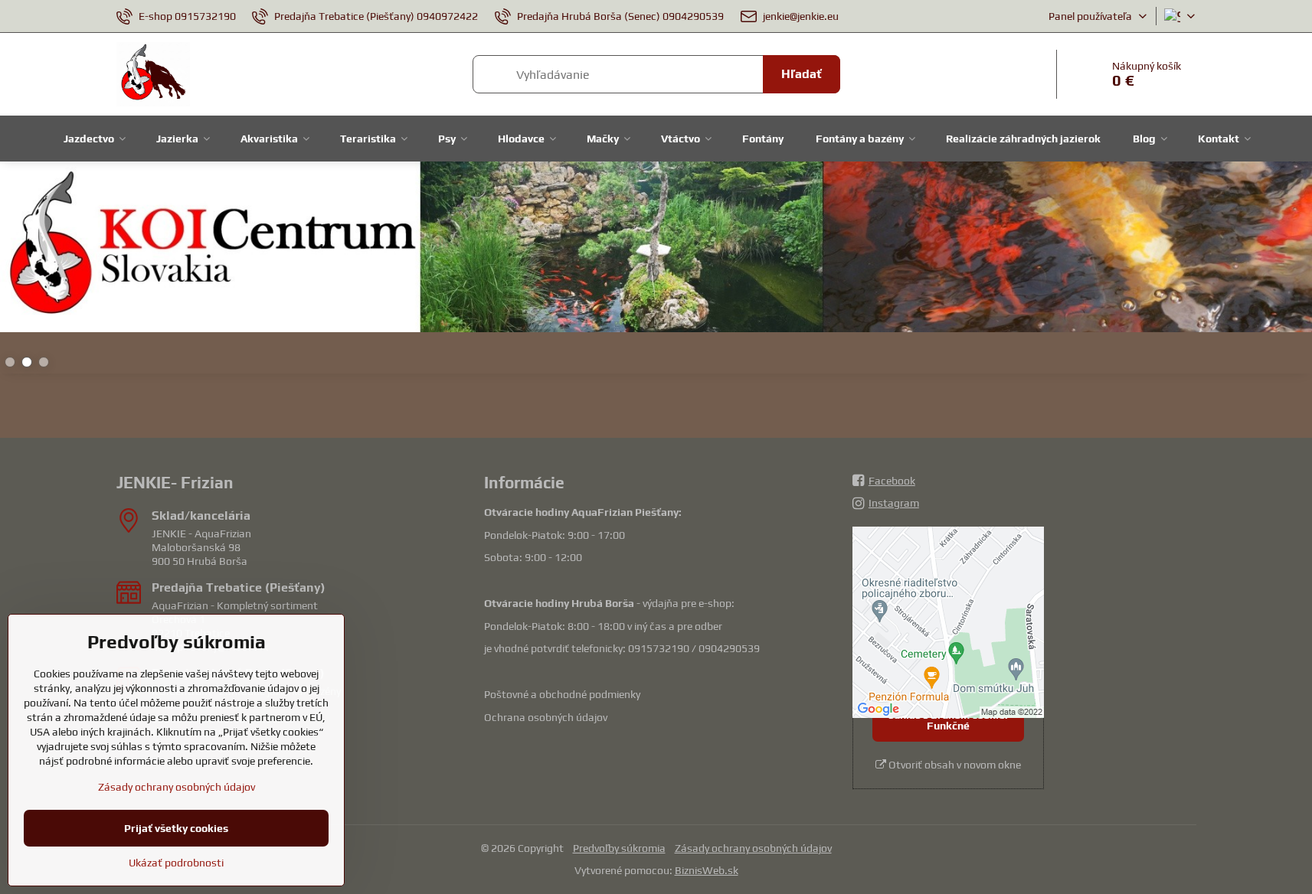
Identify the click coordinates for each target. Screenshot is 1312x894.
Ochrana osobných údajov (545, 717)
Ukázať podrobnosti (176, 862)
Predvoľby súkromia (619, 848)
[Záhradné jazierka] (656, 250)
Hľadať (801, 74)
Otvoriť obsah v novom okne (953, 765)
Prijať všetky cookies (176, 828)
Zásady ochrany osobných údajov (753, 848)
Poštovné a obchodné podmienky (562, 694)
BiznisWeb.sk (706, 870)
